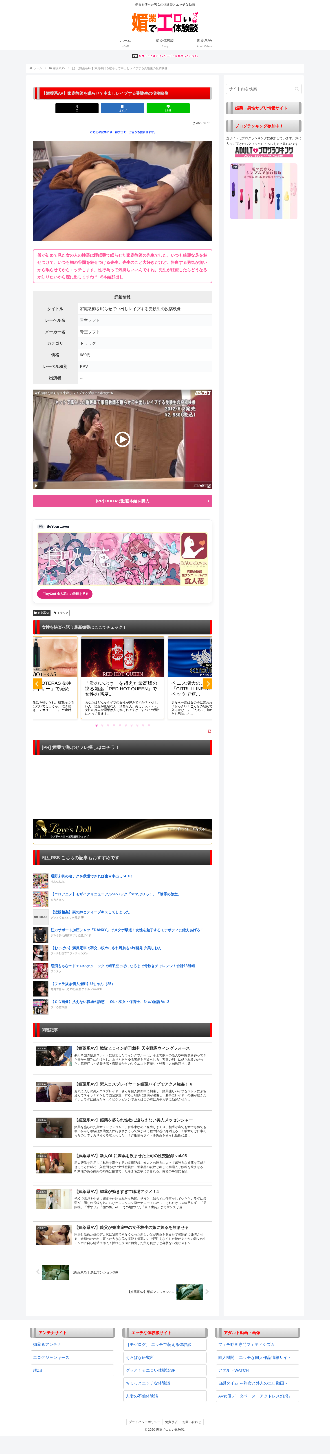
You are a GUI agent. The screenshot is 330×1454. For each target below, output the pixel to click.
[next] (207, 683)
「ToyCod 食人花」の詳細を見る (64, 593)
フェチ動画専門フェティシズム (246, 1344)
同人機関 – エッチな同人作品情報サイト (254, 1357)
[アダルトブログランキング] (264, 152)
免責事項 (171, 1422)
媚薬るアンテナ (47, 1344)
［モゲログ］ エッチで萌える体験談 (158, 1344)
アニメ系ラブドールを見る (186, 829)
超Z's (37, 1370)
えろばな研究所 (140, 1357)
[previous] (37, 683)
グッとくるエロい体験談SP (151, 1370)
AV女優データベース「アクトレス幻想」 (255, 1396)
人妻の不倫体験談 (142, 1396)
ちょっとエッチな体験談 (148, 1383)
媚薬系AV (43, 612)
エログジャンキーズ (51, 1357)
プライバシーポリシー (144, 1422)
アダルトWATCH (233, 1370)
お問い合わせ (191, 1422)
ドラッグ (62, 612)
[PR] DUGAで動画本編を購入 (123, 501)
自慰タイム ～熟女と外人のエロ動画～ (253, 1383)
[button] (297, 89)
